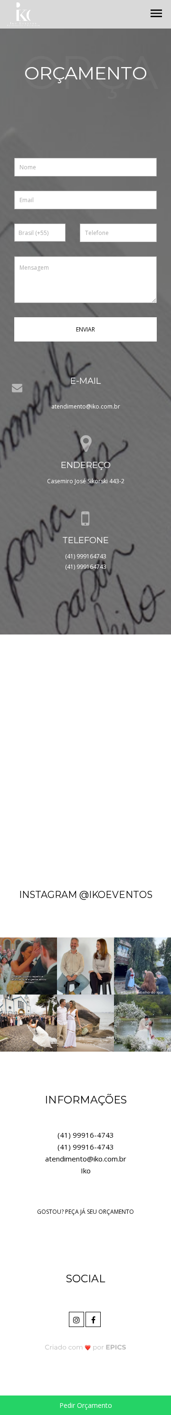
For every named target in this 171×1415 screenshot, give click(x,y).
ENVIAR (85, 329)
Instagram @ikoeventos (85, 894)
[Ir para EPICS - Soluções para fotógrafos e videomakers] (85, 1347)
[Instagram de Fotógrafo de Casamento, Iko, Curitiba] (77, 1318)
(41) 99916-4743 (85, 1135)
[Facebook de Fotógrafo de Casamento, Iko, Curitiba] (94, 1318)
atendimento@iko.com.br (85, 406)
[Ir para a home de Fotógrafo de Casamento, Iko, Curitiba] (23, 13)
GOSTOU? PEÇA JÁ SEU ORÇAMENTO (85, 1212)
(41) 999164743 (85, 556)
